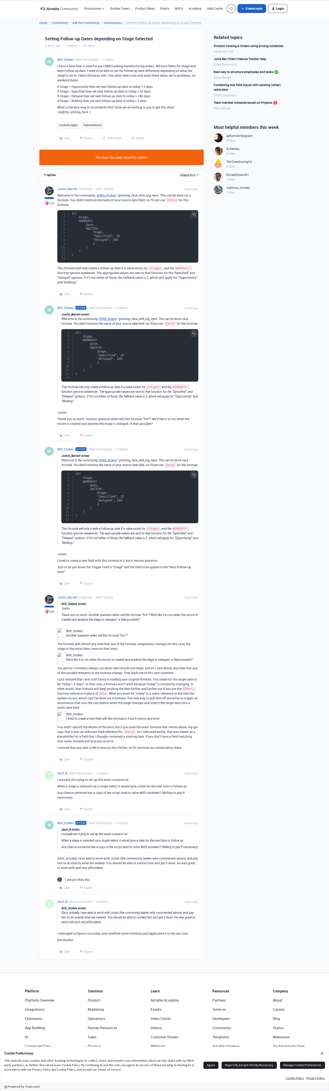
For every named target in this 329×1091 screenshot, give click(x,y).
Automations (113, 23)
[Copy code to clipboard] (194, 214)
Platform (32, 991)
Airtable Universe (225, 1046)
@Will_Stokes (106, 195)
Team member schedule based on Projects (243, 102)
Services (219, 1009)
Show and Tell (223, 51)
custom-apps (68, 125)
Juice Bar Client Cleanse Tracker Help (240, 59)
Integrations (34, 1009)
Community (60, 23)
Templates (220, 1037)
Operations (96, 1018)
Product (94, 1000)
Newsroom (281, 1037)
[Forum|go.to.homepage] (59, 8)
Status (278, 1027)
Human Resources (102, 1027)
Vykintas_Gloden (238, 188)
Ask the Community (86, 23)
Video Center (161, 1018)
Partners (219, 1000)
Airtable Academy (165, 1000)
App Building (35, 1027)
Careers (279, 1009)
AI (26, 1037)
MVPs (179, 8)
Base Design (222, 77)
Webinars (158, 1046)
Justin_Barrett (67, 189)
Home (43, 23)
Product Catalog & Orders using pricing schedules (248, 46)
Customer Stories (164, 1037)
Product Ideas (145, 8)
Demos (156, 1027)
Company (280, 991)
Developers (221, 1018)
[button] (251, 8)
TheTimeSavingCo (239, 162)
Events (164, 8)
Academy (194, 8)
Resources (220, 991)
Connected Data (38, 1046)
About (277, 1000)
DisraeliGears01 (237, 175)
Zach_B (62, 773)
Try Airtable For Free (288, 1046)
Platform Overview (39, 1000)
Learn (155, 991)
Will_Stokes (65, 59)
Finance (94, 1046)
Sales (92, 1037)
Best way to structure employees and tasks (243, 72)
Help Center (215, 8)
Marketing (96, 1009)
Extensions (33, 1018)
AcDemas (232, 149)
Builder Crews (120, 8)
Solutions (95, 991)
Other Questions (225, 64)
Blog (276, 1018)
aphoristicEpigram (239, 136)
